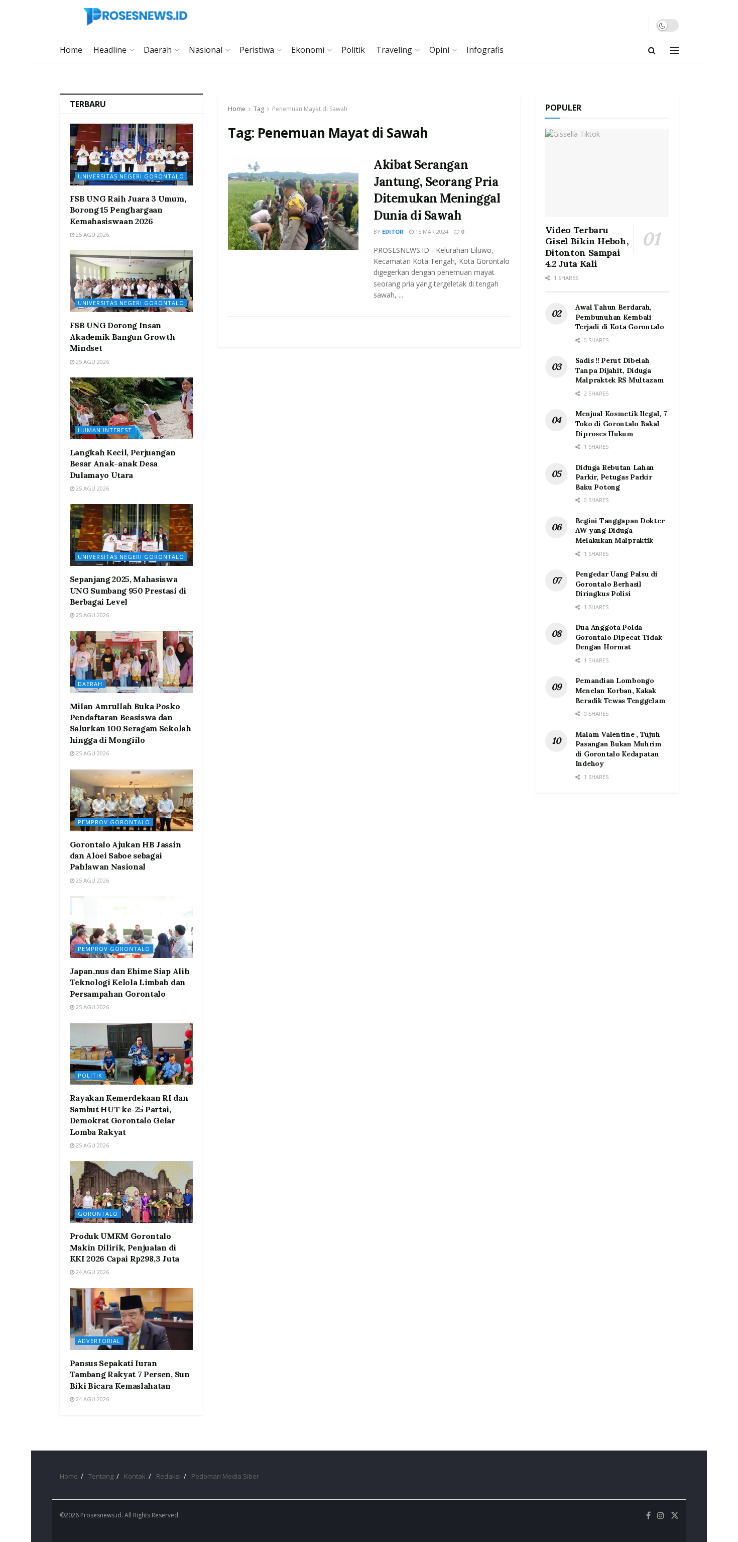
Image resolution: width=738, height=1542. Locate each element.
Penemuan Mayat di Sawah (309, 109)
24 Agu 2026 (91, 1272)
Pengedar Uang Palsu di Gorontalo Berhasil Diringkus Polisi (616, 583)
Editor (393, 231)
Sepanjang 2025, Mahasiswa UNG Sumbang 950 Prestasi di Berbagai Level (128, 590)
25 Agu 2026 (91, 234)
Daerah (158, 49)
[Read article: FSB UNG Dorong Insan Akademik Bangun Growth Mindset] (131, 281)
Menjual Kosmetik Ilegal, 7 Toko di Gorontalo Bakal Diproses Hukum (621, 423)
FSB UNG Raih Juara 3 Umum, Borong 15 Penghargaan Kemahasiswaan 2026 (128, 210)
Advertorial (99, 1340)
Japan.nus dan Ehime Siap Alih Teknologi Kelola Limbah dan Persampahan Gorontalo (130, 982)
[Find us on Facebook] (648, 1515)
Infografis (485, 49)
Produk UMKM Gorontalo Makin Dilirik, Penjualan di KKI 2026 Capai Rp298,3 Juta (124, 1247)
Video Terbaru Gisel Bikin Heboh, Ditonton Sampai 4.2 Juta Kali (587, 247)
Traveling (394, 49)
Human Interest (105, 430)
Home (71, 49)
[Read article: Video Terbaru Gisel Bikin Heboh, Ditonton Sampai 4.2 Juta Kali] (607, 173)
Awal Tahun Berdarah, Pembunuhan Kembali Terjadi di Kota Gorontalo (619, 317)
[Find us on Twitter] (675, 1515)
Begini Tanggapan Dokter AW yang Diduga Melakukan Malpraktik (620, 530)
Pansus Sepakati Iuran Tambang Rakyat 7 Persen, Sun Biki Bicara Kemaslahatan (130, 1374)
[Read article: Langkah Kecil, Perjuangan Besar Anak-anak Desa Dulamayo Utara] (131, 408)
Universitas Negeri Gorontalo (131, 176)
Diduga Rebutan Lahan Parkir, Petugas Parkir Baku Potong (614, 477)
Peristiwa (256, 49)
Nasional (205, 49)
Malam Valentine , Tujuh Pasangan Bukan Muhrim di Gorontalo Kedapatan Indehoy (618, 749)
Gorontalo (98, 1213)
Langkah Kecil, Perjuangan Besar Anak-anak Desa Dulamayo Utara (123, 463)
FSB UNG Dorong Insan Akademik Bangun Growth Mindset (122, 336)
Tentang (100, 1476)
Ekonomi (307, 49)
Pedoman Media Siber (225, 1476)
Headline (110, 49)
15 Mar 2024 (431, 231)
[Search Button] (652, 50)
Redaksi (168, 1476)
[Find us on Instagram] (660, 1515)
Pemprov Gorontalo (114, 822)
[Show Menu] (674, 50)
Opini (439, 49)
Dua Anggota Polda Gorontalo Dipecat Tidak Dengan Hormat (618, 637)
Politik (353, 49)
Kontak (135, 1476)
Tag (259, 109)
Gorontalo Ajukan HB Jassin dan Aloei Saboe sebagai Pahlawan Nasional (125, 855)
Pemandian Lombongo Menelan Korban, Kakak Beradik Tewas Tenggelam (620, 690)
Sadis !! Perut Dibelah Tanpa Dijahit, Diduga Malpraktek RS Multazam (619, 370)
